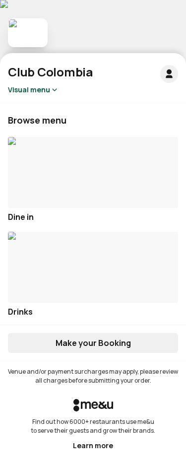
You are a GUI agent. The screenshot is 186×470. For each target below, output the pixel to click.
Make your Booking (93, 342)
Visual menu (29, 89)
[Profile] (169, 74)
